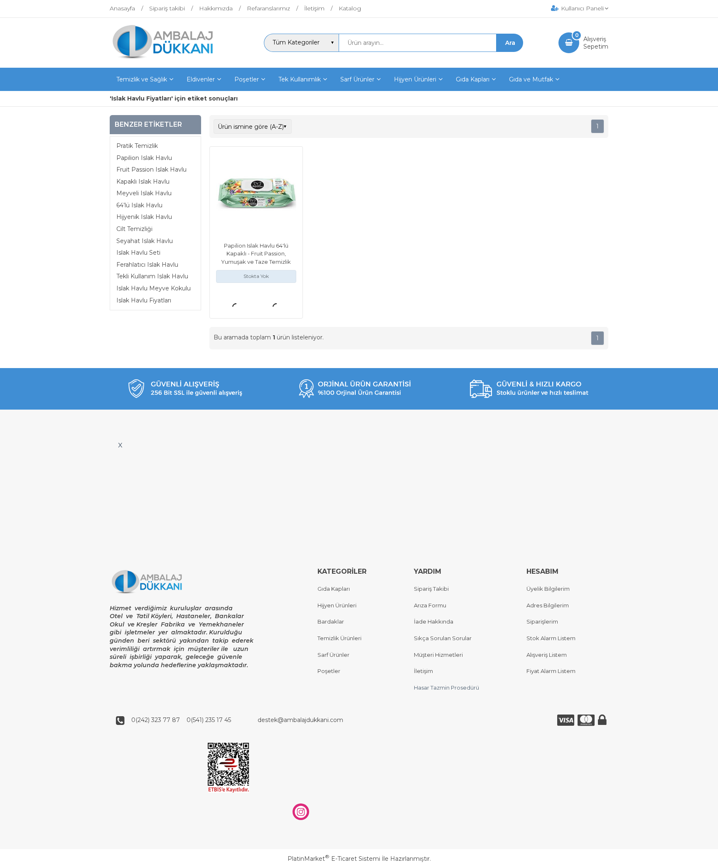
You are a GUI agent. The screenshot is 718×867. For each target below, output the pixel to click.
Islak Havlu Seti (138, 253)
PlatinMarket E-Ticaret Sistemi (334, 858)
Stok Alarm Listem (550, 638)
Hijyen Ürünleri (337, 605)
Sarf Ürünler (333, 654)
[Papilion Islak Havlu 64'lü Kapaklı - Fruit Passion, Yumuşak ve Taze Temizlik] (256, 194)
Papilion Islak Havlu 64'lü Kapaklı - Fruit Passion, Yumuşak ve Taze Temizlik (256, 253)
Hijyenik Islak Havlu (144, 217)
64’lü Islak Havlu (139, 205)
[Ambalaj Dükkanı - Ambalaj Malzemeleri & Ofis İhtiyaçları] (169, 60)
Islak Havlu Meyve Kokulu (153, 288)
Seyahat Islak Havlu (144, 241)
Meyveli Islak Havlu (144, 193)
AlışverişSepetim (595, 42)
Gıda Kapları (333, 588)
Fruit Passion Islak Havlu (151, 170)
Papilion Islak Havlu (144, 158)
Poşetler (328, 671)
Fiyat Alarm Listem (550, 671)
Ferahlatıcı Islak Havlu (147, 265)
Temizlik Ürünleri (339, 638)
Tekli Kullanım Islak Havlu (152, 276)
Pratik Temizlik (137, 146)
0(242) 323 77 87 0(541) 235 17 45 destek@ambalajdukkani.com (234, 720)
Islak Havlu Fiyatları (143, 300)
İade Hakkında (433, 621)
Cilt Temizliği (134, 229)
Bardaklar (330, 621)
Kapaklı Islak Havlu (143, 181)
